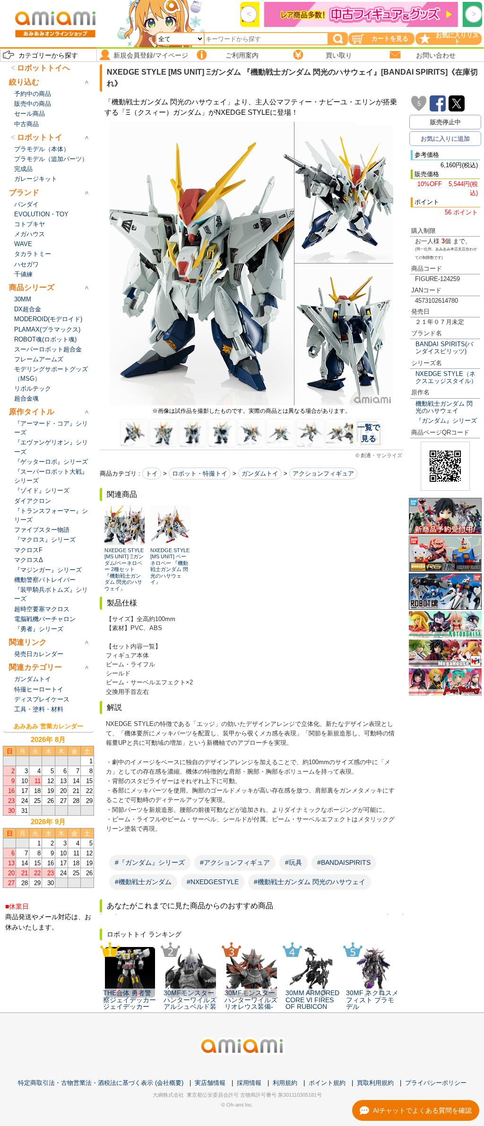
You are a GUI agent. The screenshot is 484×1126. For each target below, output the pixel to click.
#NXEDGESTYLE (213, 882)
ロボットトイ (39, 137)
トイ (152, 473)
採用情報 (249, 1082)
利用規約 (285, 1082)
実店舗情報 (210, 1082)
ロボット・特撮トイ (199, 473)
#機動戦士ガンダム (143, 882)
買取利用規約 (375, 1082)
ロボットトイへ (43, 68)
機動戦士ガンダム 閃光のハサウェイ (444, 407)
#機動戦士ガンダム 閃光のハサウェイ (309, 882)
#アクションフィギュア (235, 862)
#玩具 (293, 862)
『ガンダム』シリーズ (446, 420)
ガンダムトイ (260, 473)
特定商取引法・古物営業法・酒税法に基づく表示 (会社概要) (100, 1082)
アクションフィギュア (323, 473)
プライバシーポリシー (436, 1082)
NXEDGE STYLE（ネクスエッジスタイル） (446, 377)
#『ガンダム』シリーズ (150, 862)
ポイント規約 (327, 1082)
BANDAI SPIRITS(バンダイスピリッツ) (444, 348)
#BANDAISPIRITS (344, 862)
